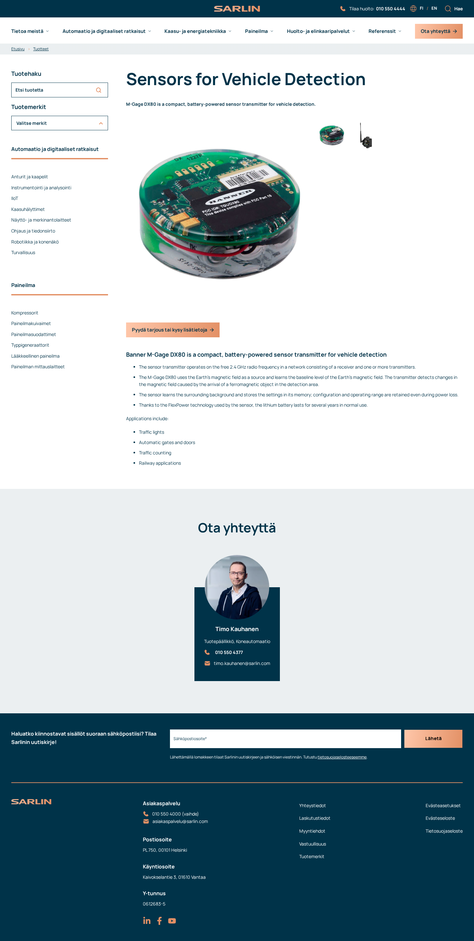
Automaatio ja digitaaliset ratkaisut (104, 31)
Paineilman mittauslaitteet (38, 366)
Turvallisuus (23, 252)
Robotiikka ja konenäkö (35, 242)
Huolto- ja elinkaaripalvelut (318, 31)
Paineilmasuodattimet (33, 334)
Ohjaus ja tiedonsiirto (33, 231)
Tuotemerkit (311, 856)
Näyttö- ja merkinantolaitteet (41, 220)
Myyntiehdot (312, 831)
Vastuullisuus (312, 844)
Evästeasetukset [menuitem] (443, 805)
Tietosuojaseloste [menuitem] (444, 831)
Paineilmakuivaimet (31, 323)
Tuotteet (41, 49)
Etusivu (18, 49)
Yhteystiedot (312, 805)
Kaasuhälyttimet (28, 209)
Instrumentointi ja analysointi (41, 187)
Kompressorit (24, 313)
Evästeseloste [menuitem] (440, 818)
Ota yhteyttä (435, 31)
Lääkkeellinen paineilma (35, 356)
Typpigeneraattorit (30, 345)
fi (421, 8)
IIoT (14, 198)
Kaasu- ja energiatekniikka (195, 31)
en (434, 8)
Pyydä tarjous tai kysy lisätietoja (169, 329)
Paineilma (256, 31)
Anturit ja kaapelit (29, 176)
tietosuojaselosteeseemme (342, 757)
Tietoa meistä (27, 31)
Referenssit (382, 31)
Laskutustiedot (315, 818)
